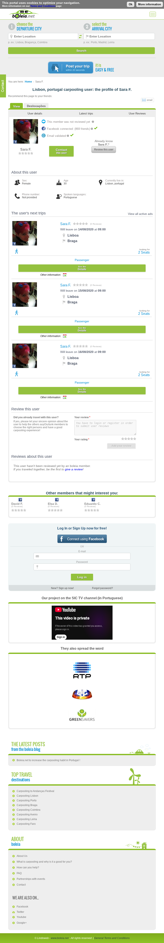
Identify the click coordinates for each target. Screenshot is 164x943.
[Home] (23, 14)
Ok (130, 4)
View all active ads (140, 213)
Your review (82, 417)
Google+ (22, 922)
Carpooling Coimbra (28, 809)
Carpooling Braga (27, 805)
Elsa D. (53, 503)
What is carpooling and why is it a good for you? (44, 861)
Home (28, 81)
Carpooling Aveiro (27, 814)
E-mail (82, 551)
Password (82, 562)
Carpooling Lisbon (27, 795)
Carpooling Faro (26, 823)
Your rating (81, 439)
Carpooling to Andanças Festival (35, 791)
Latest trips (86, 113)
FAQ (19, 873)
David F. (17, 503)
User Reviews (137, 113)
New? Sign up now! (62, 588)
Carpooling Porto (27, 800)
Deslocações (36, 106)
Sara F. (65, 224)
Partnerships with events (31, 878)
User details (35, 113)
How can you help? (28, 867)
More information (149, 4)
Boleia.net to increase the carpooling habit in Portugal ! (48, 760)
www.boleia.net (60, 938)
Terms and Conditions (42, 6)
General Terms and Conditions (112, 938)
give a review (74, 469)
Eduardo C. (92, 503)
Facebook (22, 906)
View (16, 106)
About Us (22, 856)
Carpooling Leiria (27, 819)
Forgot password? (102, 588)
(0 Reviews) (95, 224)
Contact (21, 884)
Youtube (21, 917)
